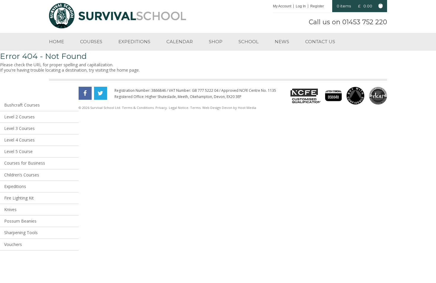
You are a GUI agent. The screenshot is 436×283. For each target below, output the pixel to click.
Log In (301, 6)
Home (56, 41)
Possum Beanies (20, 221)
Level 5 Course (18, 151)
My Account (282, 6)
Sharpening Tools (21, 232)
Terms (195, 107)
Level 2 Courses (19, 117)
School (248, 41)
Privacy (161, 107)
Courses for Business (24, 163)
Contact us (320, 41)
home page (128, 70)
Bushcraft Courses (22, 105)
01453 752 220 (364, 22)
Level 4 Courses (19, 140)
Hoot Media (247, 107)
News (282, 41)
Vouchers (13, 244)
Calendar (179, 41)
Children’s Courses (21, 175)
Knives (10, 209)
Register (317, 6)
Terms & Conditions (138, 107)
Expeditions (134, 41)
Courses (91, 41)
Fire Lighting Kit (19, 198)
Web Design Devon (217, 107)
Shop (215, 41)
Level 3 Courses (19, 128)
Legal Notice (178, 107)
